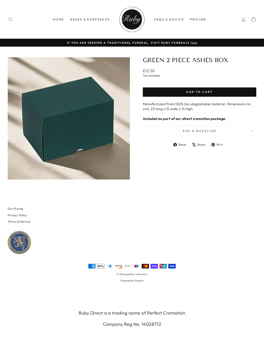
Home (58, 19)
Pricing (198, 19)
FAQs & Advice (169, 19)
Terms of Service (19, 221)
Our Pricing (15, 208)
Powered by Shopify (131, 280)
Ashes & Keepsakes (90, 19)
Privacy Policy (17, 215)
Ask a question (199, 131)
